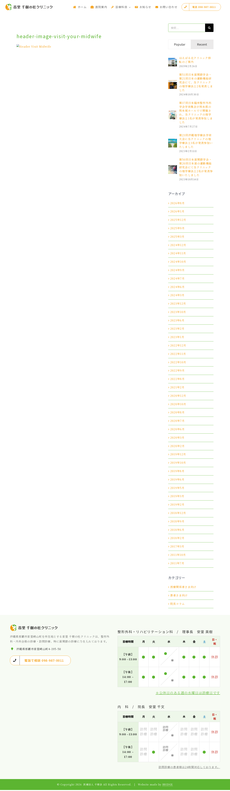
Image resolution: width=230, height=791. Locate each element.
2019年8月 (177, 471)
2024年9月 (177, 270)
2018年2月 (177, 538)
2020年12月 (178, 396)
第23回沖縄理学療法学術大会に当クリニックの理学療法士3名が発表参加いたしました (196, 141)
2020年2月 (177, 446)
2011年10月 (178, 555)
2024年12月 (178, 245)
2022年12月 (178, 345)
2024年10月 (178, 262)
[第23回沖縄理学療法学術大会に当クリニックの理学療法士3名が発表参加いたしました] (172, 141)
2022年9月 (177, 370)
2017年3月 (177, 546)
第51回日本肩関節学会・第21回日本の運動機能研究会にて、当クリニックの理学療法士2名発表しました (196, 82)
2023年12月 (178, 303)
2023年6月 (177, 320)
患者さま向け (179, 595)
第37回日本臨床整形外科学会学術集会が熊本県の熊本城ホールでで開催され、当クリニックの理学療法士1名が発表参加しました (196, 112)
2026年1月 (177, 211)
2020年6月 (177, 429)
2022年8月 (177, 379)
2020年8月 (177, 412)
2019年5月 (177, 488)
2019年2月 (177, 504)
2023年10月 (178, 312)
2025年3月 (177, 236)
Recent (202, 44)
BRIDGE (167, 784)
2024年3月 (177, 295)
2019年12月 (178, 454)
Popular (179, 44)
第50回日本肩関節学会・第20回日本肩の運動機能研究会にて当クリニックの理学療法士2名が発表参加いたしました (196, 167)
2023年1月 (177, 337)
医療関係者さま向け (183, 587)
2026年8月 (177, 203)
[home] (34, 626)
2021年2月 (177, 387)
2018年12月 (178, 513)
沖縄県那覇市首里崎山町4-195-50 (38, 649)
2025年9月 (177, 228)
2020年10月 (178, 404)
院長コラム (177, 604)
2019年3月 (177, 496)
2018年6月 (177, 530)
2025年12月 (178, 220)
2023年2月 (177, 328)
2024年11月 (178, 253)
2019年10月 (178, 463)
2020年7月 (177, 421)
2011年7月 (177, 563)
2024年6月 (177, 287)
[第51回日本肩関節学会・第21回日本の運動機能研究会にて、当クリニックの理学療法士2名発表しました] (172, 82)
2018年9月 (177, 521)
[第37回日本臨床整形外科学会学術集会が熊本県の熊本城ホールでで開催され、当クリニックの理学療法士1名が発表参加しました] (172, 113)
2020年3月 (177, 437)
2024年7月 (177, 278)
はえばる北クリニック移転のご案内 (195, 60)
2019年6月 (177, 479)
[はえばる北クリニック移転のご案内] (172, 60)
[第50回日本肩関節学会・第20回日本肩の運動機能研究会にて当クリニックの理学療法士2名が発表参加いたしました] (172, 167)
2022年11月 (178, 354)
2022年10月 (178, 362)
